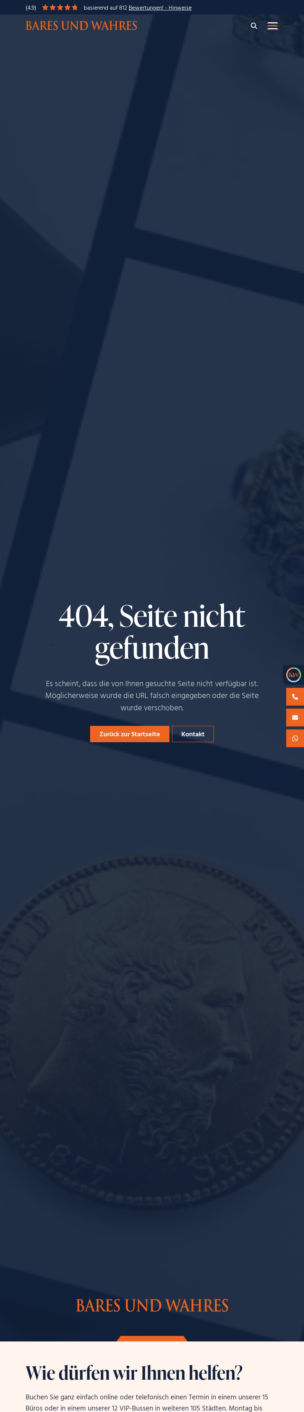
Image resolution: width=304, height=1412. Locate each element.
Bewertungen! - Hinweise (160, 8)
